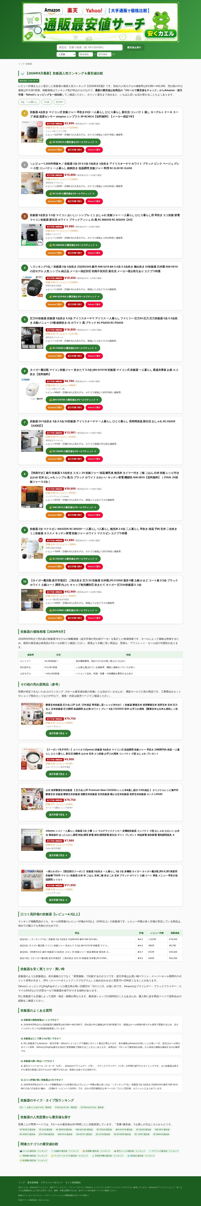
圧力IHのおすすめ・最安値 (92, 1107)
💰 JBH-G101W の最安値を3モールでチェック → (73, 399)
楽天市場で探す (75, 149)
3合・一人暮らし (29, 101)
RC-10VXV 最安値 (142, 1134)
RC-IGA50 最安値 (143, 1129)
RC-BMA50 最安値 (64, 1129)
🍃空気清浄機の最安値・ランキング (107, 1155)
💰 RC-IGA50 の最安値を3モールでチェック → (72, 451)
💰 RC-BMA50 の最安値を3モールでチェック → (73, 244)
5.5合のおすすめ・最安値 (66, 1107)
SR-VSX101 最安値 (84, 1134)
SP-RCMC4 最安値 (27, 1129)
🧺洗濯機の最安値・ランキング (96, 1151)
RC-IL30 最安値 (45, 1129)
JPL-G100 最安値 (103, 1134)
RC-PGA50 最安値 (104, 1129)
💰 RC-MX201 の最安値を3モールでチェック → (73, 558)
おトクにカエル (35, 1195)
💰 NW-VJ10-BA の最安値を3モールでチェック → (74, 296)
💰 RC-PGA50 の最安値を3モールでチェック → (73, 347)
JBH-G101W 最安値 (124, 1129)
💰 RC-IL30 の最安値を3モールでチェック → (71, 193)
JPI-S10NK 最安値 (46, 1134)
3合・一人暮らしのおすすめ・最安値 (35, 1107)
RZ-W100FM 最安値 (122, 1134)
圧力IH (59, 101)
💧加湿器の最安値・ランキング (141, 1155)
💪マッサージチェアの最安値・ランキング (69, 1155)
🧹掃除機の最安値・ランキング (33, 1155)
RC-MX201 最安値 (27, 1134)
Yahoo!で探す (94, 149)
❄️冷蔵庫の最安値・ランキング (65, 1151)
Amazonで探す (55, 149)
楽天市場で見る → (58, 733)
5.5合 (46, 101)
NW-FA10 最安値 (65, 1134)
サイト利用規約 (73, 1182)
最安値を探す (134, 47)
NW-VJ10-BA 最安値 (84, 1129)
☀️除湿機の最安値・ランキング (33, 1160)
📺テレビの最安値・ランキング (33, 1151)
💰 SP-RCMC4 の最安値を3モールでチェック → (73, 141)
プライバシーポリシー (52, 1182)
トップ (21, 63)
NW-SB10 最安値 (162, 1129)
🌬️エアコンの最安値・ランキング (163, 1151)
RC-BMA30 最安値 (161, 1134)
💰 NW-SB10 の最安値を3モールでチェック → (72, 507)
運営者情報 (32, 1182)
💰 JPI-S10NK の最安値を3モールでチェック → (73, 610)
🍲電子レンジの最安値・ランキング (129, 1151)
